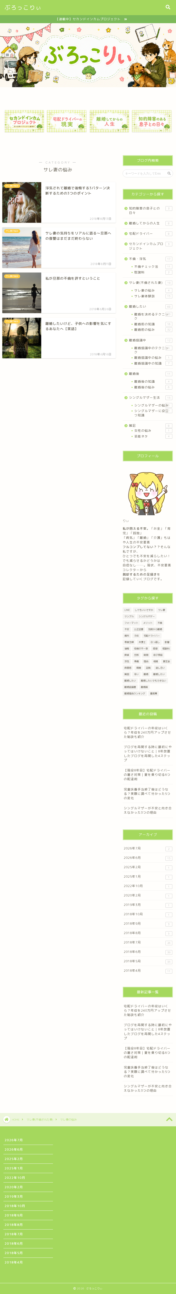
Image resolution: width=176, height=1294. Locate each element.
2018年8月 (147, 933)
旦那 (136, 655)
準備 (136, 661)
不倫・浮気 (149, 258)
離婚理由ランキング (134, 693)
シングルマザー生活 (149, 397)
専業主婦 (129, 642)
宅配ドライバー (149, 233)
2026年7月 (147, 848)
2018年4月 (147, 970)
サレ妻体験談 (152, 296)
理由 (146, 661)
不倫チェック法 (152, 266)
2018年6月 (147, 951)
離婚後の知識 (152, 381)
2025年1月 (147, 876)
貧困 (126, 674)
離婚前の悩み (152, 329)
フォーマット (131, 622)
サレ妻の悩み (152, 290)
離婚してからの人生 (149, 223)
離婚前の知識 (152, 324)
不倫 (159, 622)
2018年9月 (147, 923)
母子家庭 (157, 655)
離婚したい (149, 306)
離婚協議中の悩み (152, 357)
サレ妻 (161, 610)
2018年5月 (147, 961)
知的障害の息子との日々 (149, 210)
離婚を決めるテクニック (152, 316)
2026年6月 (147, 857)
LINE (127, 610)
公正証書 (138, 629)
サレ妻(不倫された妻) (149, 282)
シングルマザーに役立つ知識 (152, 413)
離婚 (146, 674)
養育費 (153, 693)
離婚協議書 (130, 687)
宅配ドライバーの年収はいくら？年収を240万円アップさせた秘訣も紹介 (147, 732)
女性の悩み (152, 430)
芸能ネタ (152, 436)
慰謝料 (152, 272)
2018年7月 (147, 942)
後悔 (126, 648)
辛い (136, 674)
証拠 (148, 667)
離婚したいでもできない (153, 680)
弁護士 (142, 642)
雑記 (149, 425)
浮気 (126, 661)
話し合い (160, 667)
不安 (126, 629)
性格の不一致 (141, 648)
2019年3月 (147, 904)
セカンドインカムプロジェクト (149, 246)
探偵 (126, 655)
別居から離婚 (155, 629)
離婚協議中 (149, 340)
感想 (155, 648)
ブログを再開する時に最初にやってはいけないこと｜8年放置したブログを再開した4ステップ (148, 753)
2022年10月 (147, 886)
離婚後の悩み (152, 387)
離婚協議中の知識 (152, 363)
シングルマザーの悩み (152, 405)
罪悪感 (127, 667)
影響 (167, 642)
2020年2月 (147, 895)
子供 (136, 635)
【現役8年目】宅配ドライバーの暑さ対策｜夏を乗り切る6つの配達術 (147, 774)
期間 (146, 655)
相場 (155, 661)
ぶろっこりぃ (23, 7)
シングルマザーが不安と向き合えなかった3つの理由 (148, 810)
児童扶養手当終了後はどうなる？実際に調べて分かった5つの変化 (147, 793)
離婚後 (149, 373)
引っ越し (155, 642)
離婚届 (144, 687)
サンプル (129, 616)
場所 (126, 635)
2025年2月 (147, 867)
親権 (138, 667)
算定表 (166, 661)
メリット (147, 622)
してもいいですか (144, 610)
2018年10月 (147, 914)
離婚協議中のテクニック (152, 350)
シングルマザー (147, 616)
